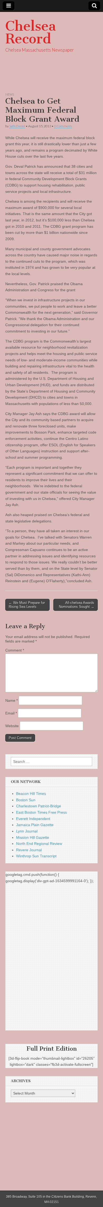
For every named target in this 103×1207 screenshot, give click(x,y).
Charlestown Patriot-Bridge (38, 806)
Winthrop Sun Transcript (36, 856)
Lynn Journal (27, 831)
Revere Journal (29, 850)
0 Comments (63, 126)
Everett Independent (33, 819)
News (9, 94)
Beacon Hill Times (31, 793)
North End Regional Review (39, 843)
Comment (14, 650)
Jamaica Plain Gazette (35, 825)
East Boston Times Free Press (41, 812)
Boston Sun (25, 800)
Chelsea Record (30, 32)
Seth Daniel (17, 126)
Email (11, 713)
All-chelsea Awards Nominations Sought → (76, 605)
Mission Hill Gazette (32, 837)
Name (11, 700)
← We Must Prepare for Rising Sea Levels (27, 605)
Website (12, 726)
